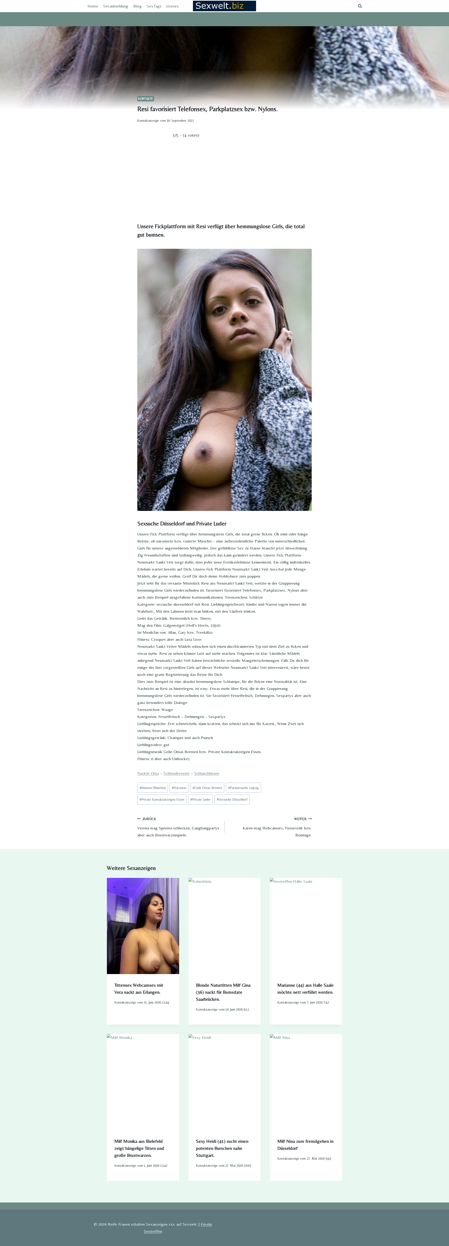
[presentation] (143, 926)
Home (92, 6)
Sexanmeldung (115, 6)
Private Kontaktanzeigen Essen (162, 799)
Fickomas (179, 788)
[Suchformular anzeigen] (360, 6)
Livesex (172, 6)
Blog (137, 6)
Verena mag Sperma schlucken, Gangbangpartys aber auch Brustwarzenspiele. (178, 827)
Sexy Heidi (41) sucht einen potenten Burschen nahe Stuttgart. (222, 1148)
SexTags (154, 6)
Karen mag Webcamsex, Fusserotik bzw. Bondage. (277, 827)
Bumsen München (153, 788)
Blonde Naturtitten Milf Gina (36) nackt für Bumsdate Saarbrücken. (223, 992)
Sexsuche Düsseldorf (232, 799)
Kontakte (145, 98)
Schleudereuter (176, 773)
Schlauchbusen (206, 773)
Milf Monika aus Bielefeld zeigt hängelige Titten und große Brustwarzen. (139, 1148)
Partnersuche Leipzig (243, 788)
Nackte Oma (148, 773)
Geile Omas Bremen (207, 788)
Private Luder (200, 799)
